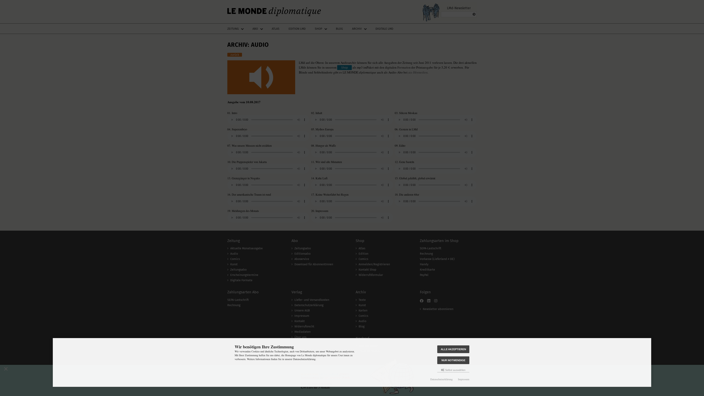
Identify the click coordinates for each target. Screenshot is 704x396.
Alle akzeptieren (453, 349)
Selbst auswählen (454, 369)
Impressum (463, 379)
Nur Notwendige (453, 360)
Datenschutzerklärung (441, 379)
